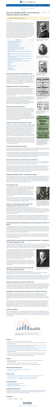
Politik (21, 398)
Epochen (10, 5)
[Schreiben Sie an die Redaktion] (49, 12)
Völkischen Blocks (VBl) (33, 228)
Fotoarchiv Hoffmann (39, 40)
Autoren (29, 5)
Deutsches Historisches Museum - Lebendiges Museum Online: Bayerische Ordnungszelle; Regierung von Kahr (24, 375)
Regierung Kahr (46, 154)
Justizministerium (39, 154)
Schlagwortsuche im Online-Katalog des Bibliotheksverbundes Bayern (18, 369)
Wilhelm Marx (16, 247)
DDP (29, 179)
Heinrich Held (21, 170)
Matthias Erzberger (20, 169)
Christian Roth (29, 154)
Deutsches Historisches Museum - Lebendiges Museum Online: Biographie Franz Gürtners (21, 378)
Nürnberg (29, 75)
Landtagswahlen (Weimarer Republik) (13, 384)
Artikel (25, 5)
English (39, 5)
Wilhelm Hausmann (27, 314)
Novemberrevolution (31, 110)
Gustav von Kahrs (40, 161)
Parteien (15, 398)
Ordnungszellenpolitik (34, 161)
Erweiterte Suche (23, 9)
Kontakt (43, 5)
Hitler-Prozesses (22, 212)
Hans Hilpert (29, 155)
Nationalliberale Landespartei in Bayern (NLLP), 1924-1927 (16, 385)
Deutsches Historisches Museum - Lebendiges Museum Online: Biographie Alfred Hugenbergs (22, 377)
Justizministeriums (39, 218)
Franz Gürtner (33, 180)
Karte (17, 5)
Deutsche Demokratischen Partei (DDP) (19, 126)
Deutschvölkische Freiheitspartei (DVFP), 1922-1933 (15, 383)
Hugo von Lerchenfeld (25, 176)
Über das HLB (33, 5)
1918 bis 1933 (9, 398)
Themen (14, 5)
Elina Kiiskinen (10, 20)
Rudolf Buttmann (20, 193)
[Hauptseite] (7, 5)
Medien (21, 5)
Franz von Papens (34, 288)
